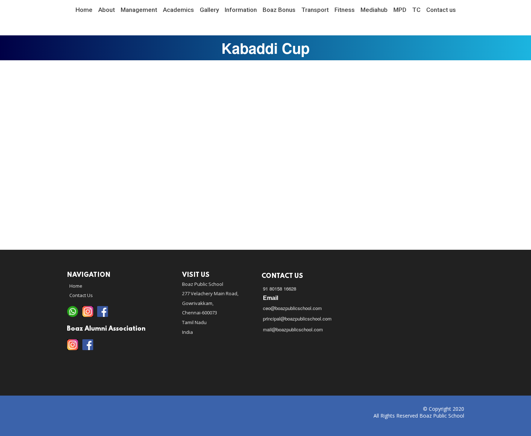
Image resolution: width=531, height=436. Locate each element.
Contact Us (81, 295)
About (106, 9)
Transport (315, 9)
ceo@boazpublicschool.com (292, 308)
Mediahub (374, 9)
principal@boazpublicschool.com (297, 318)
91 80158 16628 (279, 288)
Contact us (441, 9)
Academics (178, 9)
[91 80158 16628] (72, 312)
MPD (399, 9)
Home (83, 9)
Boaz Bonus (279, 9)
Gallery (209, 9)
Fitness (344, 9)
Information (241, 9)
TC (416, 9)
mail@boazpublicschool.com (293, 329)
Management (139, 9)
